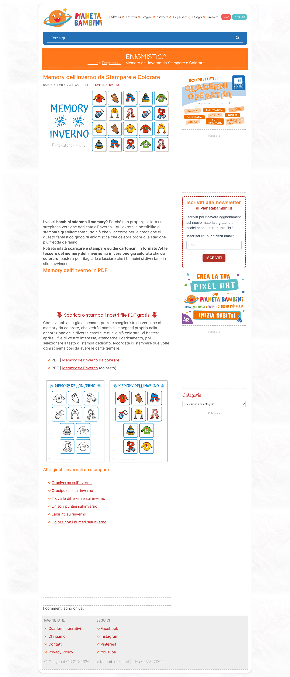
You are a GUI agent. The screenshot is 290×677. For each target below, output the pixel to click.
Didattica (115, 17)
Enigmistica (180, 17)
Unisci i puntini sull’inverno (74, 506)
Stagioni (147, 17)
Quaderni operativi (64, 628)
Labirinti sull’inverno (69, 514)
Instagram (109, 636)
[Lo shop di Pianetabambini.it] (214, 100)
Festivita (131, 17)
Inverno (114, 85)
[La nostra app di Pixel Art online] (214, 322)
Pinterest (108, 644)
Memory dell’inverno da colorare (90, 360)
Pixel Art (239, 17)
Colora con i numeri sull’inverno (79, 522)
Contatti (55, 644)
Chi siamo (57, 636)
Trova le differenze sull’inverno (78, 498)
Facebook (109, 628)
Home (93, 63)
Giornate (162, 17)
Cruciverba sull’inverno (72, 482)
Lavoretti (212, 17)
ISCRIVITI (214, 258)
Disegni (197, 17)
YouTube (108, 652)
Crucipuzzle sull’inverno (72, 490)
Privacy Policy (60, 652)
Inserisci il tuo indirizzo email (209, 236)
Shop (226, 17)
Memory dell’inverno (80, 368)
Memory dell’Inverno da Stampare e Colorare (101, 77)
